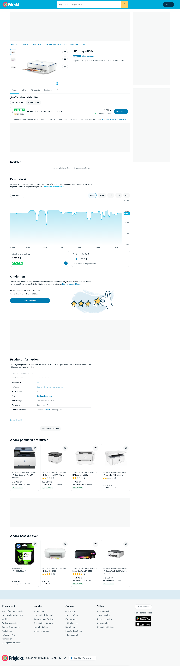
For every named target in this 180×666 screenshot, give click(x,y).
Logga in (168, 4)
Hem (12, 44)
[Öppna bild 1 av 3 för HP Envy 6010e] (39, 67)
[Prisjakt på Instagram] (64, 658)
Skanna (46, 409)
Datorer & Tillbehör (23, 44)
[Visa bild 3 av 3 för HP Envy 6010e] (13, 67)
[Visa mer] (12, 111)
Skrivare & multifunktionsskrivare (75, 44)
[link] (24, 467)
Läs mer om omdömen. (71, 284)
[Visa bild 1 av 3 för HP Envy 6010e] (13, 52)
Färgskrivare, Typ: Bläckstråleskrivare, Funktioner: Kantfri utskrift (99, 60)
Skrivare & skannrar (53, 44)
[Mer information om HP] (57, 83)
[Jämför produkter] (65, 66)
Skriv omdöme (88, 56)
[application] (70, 224)
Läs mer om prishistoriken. (53, 187)
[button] (65, 51)
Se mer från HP (16, 420)
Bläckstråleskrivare (44, 396)
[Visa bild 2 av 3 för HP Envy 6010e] (13, 60)
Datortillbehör (38, 44)
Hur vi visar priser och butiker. (114, 119)
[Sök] (124, 4)
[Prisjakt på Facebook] (60, 658)
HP (38, 382)
